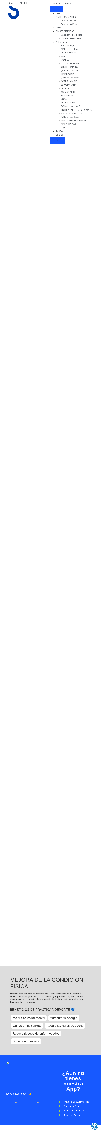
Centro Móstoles (69, 20)
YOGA (64, 99)
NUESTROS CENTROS (66, 16)
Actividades (61, 42)
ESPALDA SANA (68, 84)
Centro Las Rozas (69, 24)
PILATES (65, 56)
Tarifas (59, 131)
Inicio (58, 13)
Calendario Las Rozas (71, 34)
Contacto (60, 134)
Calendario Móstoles (71, 38)
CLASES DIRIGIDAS (65, 31)
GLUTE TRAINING (70, 63)
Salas (58, 27)
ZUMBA (65, 59)
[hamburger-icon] (56, 9)
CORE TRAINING (69, 52)
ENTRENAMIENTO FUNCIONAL (76, 109)
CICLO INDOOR (68, 124)
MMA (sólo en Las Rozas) (73, 120)
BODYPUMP (67, 95)
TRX (63, 127)
